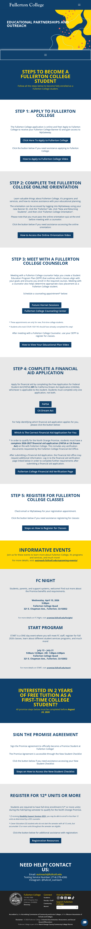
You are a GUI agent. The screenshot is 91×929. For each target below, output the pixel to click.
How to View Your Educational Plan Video (45, 344)
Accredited (12, 914)
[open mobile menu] (79, 5)
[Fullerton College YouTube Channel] (69, 899)
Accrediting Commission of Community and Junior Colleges (41, 914)
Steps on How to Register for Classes (45, 528)
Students (47, 898)
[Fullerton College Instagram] (57, 899)
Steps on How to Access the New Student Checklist (45, 771)
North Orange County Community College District (56, 924)
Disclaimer (19, 920)
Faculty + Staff (48, 900)
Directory (27, 905)
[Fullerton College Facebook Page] (61, 899)
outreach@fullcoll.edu (49, 874)
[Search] (76, 907)
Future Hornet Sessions (45, 305)
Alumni (46, 906)
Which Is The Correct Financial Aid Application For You (45, 432)
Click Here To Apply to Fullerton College (45, 140)
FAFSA (45, 404)
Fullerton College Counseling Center (45, 310)
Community (48, 903)
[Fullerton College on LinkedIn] (65, 899)
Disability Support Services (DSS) (33, 816)
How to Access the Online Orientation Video (45, 235)
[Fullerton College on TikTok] (72, 899)
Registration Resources (45, 840)
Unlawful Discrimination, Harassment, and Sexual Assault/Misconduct (57, 921)
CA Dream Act (45, 410)
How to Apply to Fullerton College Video (45, 158)
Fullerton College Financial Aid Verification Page (45, 471)
